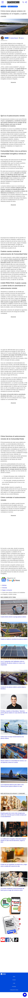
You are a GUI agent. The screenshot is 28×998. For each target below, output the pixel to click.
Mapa (14, 976)
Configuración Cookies (14, 989)
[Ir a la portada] (13, 2)
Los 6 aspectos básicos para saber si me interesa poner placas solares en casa (12, 785)
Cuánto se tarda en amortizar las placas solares (14, 639)
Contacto (14, 979)
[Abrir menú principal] (3, 2)
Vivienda (3, 6)
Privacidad (14, 986)
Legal (14, 983)
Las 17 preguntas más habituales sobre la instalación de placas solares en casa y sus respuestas (13, 663)
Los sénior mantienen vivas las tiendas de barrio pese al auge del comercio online (12, 889)
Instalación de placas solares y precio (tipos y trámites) (13, 687)
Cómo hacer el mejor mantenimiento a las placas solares (12, 737)
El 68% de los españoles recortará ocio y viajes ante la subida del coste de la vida (14, 865)
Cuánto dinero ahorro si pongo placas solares (13, 617)
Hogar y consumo (12, 6)
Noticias (4, 585)
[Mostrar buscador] (23, 2)
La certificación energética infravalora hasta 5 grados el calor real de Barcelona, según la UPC (13, 840)
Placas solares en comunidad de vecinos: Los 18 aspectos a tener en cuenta (13, 761)
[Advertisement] (14, 98)
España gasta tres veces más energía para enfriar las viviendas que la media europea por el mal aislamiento (14, 814)
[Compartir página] (26, 2)
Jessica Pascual (14, 37)
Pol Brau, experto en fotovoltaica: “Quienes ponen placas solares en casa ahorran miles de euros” (14, 712)
